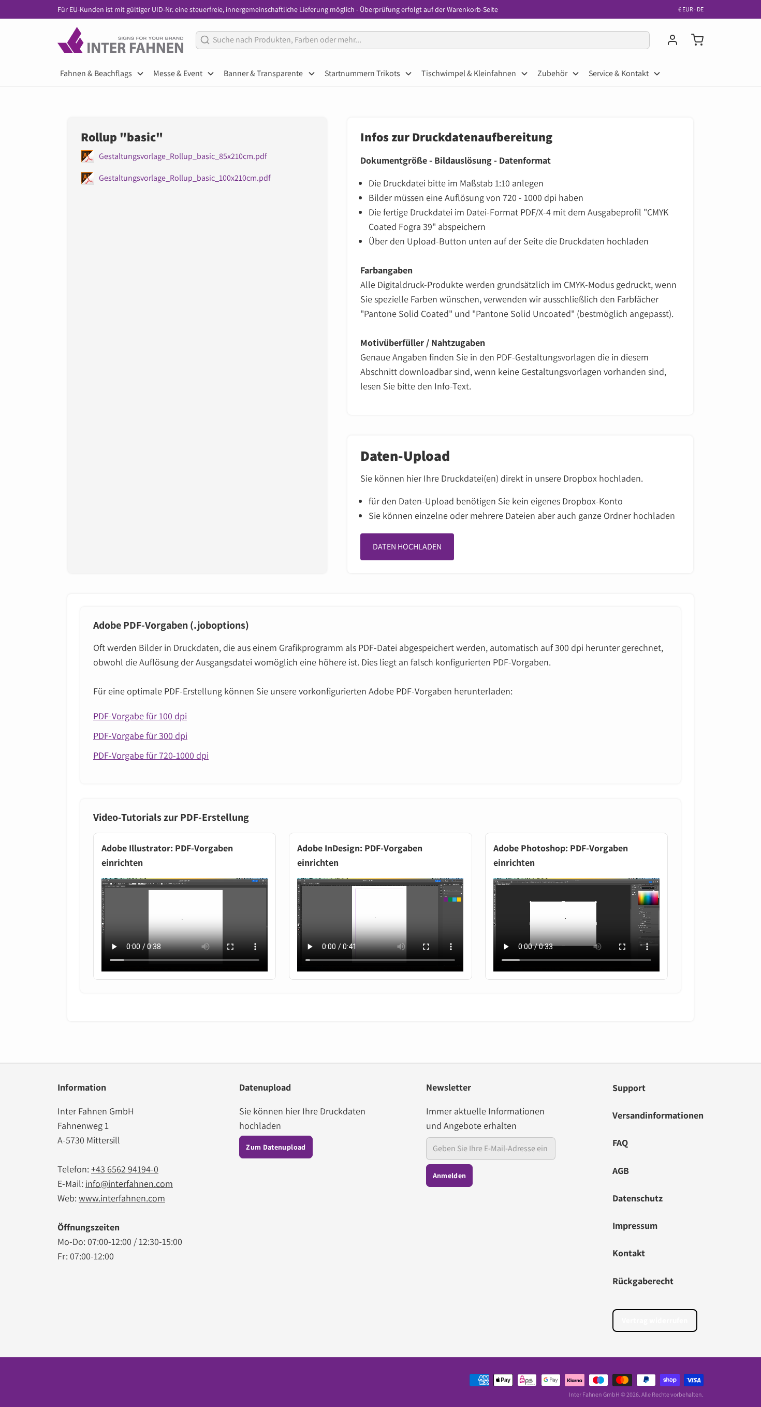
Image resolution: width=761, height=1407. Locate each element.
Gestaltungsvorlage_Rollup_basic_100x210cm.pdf (185, 177)
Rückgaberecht (643, 1281)
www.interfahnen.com (122, 1198)
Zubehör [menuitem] (552, 73)
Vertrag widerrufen (655, 1320)
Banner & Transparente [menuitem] (263, 73)
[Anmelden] (668, 40)
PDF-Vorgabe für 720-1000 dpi (151, 755)
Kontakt (628, 1253)
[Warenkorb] (693, 40)
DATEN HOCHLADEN (407, 546)
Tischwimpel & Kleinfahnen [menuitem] (468, 73)
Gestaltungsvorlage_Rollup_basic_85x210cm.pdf (183, 156)
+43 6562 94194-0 (124, 1169)
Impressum (634, 1225)
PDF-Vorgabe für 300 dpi (140, 736)
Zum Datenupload (275, 1147)
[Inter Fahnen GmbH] (120, 40)
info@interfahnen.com (129, 1184)
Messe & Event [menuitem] (177, 73)
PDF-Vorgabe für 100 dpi (140, 716)
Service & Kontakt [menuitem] (619, 73)
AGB (620, 1171)
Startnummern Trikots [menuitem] (362, 73)
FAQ (620, 1143)
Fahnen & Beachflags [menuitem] (96, 73)
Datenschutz (637, 1198)
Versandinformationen (658, 1115)
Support (629, 1088)
